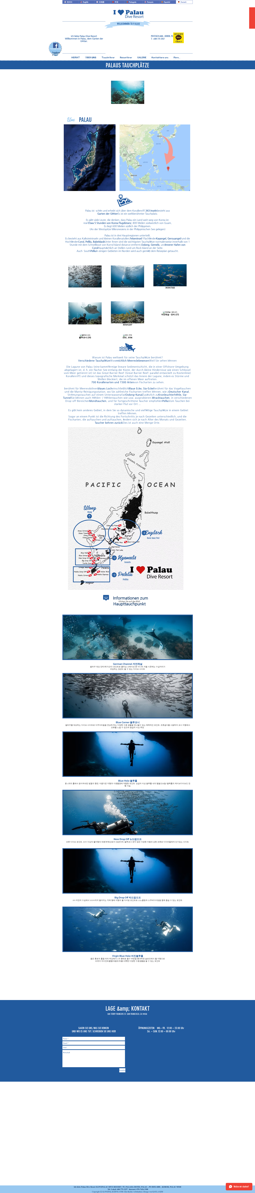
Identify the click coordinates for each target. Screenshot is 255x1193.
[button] (90, 56)
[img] (127, 643)
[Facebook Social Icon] (55, 45)
